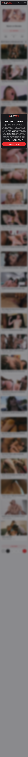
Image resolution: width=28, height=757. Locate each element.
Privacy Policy (15, 131)
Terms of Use (10, 133)
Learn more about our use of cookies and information (16, 139)
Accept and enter (14, 144)
